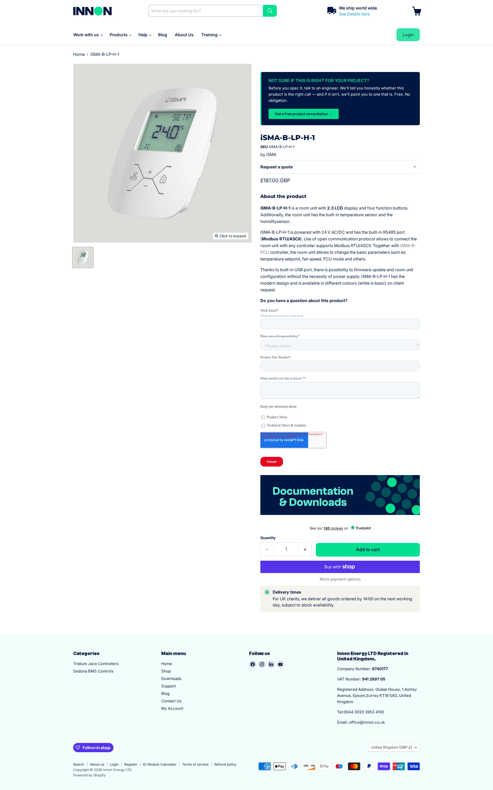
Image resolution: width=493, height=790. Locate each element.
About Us (184, 34)
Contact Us (171, 700)
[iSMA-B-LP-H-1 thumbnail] (83, 257)
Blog (162, 34)
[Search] (270, 11)
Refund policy (225, 764)
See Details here (354, 13)
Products (119, 34)
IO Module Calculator (159, 764)
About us (97, 764)
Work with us (86, 34)
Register (130, 764)
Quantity (268, 538)
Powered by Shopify (89, 775)
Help (143, 34)
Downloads (171, 678)
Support (168, 686)
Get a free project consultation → (304, 114)
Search (78, 764)
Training (210, 34)
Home (79, 54)
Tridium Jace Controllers (96, 663)
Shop (166, 671)
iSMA (271, 154)
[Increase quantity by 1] (305, 549)
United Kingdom (391, 747)
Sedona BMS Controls (93, 671)
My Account (172, 708)
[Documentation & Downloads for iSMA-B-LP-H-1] (340, 517)
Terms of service (195, 764)
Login (114, 764)
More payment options (340, 579)
